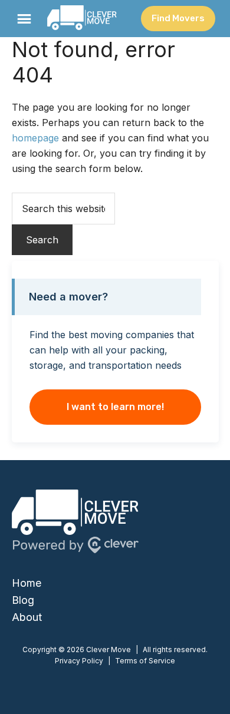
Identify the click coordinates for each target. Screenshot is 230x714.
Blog (23, 600)
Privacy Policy (79, 660)
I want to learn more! (115, 406)
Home (26, 583)
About (27, 617)
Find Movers (178, 18)
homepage (35, 138)
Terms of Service (145, 660)
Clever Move (82, 18)
